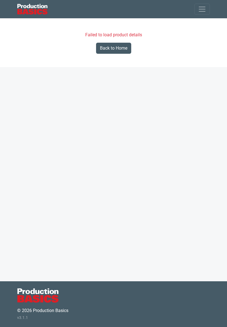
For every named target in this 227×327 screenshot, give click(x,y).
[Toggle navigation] (202, 9)
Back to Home (113, 48)
